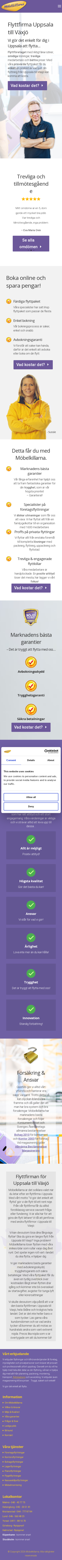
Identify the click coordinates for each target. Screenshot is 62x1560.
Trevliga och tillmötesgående (31, 184)
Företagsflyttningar (15, 1452)
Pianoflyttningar (13, 1471)
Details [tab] (31, 760)
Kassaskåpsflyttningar (16, 1480)
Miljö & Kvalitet (12, 1412)
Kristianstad (9, 1511)
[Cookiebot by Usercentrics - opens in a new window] (44, 751)
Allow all (31, 797)
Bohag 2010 (22, 1134)
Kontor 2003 (26, 1138)
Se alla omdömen (28, 243)
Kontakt (9, 1435)
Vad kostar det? (25, 85)
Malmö (6, 1502)
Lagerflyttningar (13, 1466)
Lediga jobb (10, 1426)
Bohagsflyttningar (14, 1462)
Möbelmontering (13, 1485)
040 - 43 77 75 (18, 1502)
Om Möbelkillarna (13, 1402)
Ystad (6, 1521)
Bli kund (9, 1430)
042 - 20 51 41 (23, 1507)
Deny (31, 806)
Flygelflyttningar (13, 1475)
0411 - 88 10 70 (18, 1521)
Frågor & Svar (11, 1421)
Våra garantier (12, 1416)
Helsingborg (9, 1507)
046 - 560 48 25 (16, 1516)
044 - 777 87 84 (24, 1511)
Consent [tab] (11, 760)
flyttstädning (19, 1377)
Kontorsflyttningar (14, 1457)
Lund (5, 1516)
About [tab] (50, 760)
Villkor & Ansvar (12, 1407)
